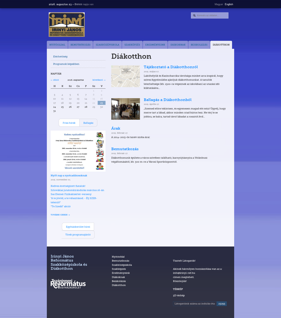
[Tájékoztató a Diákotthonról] (125, 76)
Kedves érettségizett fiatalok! (68, 185)
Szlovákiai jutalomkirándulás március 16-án (77, 190)
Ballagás (88, 122)
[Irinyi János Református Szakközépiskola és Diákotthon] (110, 24)
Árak (115, 129)
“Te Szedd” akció (61, 206)
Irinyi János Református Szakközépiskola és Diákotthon (69, 263)
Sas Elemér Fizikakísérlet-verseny (71, 194)
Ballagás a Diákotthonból (168, 100)
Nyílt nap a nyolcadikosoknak (69, 175)
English (229, 4)
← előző (55, 80)
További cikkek (59, 215)
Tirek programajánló (78, 234)
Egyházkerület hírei (78, 226)
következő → (99, 80)
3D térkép (179, 295)
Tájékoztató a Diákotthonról (171, 67)
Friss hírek (69, 122)
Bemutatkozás (125, 149)
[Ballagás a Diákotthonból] (125, 109)
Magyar (219, 4)
